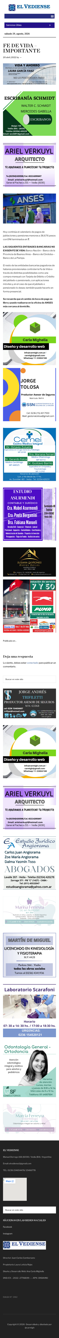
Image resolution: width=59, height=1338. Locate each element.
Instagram (7, 1233)
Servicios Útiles (13, 25)
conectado (32, 662)
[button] (52, 16)
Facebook (7, 1227)
